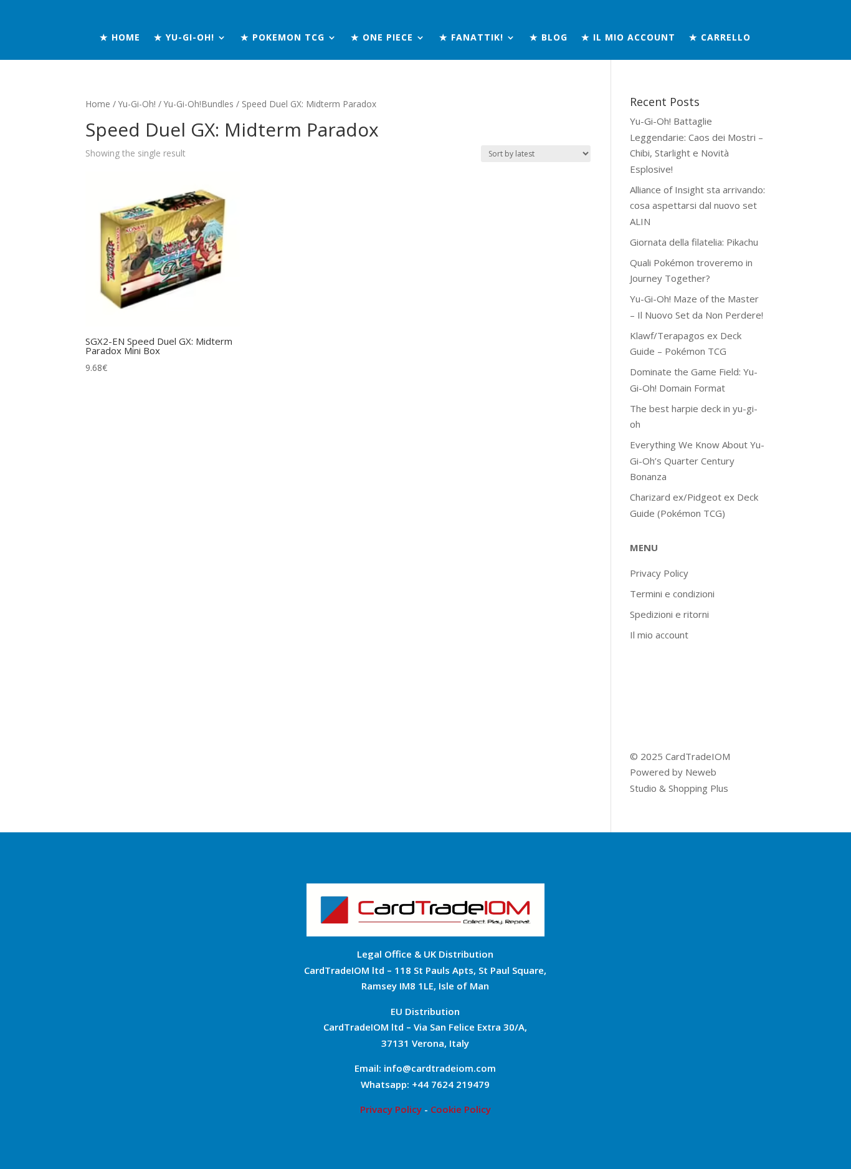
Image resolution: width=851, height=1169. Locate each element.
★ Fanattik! (471, 38)
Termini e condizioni (672, 593)
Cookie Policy (460, 1109)
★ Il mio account (628, 38)
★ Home (120, 38)
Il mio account (659, 634)
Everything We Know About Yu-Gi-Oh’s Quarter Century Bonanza (697, 460)
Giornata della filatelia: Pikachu (694, 242)
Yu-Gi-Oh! (137, 104)
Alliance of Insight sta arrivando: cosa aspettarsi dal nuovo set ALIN (697, 205)
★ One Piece (382, 38)
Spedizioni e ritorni (669, 614)
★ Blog (549, 38)
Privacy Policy (659, 573)
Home (97, 104)
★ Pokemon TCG (282, 38)
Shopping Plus (698, 788)
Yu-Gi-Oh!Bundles (199, 104)
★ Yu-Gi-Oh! (184, 38)
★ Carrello (720, 38)
